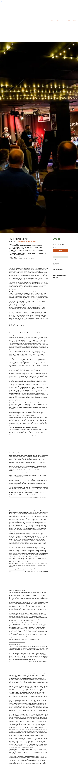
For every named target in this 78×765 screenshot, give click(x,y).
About (52, 20)
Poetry (31, 241)
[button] (54, 239)
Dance (27, 241)
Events (58, 20)
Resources (68, 20)
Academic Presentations (58, 269)
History (29, 241)
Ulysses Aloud (56, 263)
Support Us (74, 20)
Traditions (34, 241)
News (63, 20)
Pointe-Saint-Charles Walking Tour (60, 275)
